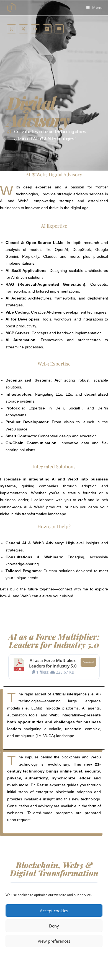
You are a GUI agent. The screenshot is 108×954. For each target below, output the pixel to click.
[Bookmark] (11, 28)
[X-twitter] (23, 28)
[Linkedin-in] (35, 28)
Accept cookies (54, 910)
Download (88, 662)
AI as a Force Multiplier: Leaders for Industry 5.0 (53, 663)
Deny (54, 926)
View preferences (54, 941)
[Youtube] (59, 28)
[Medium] (47, 28)
